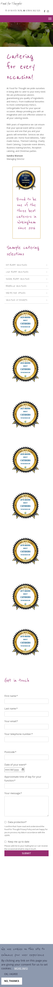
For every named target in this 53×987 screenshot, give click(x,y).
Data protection (16, 822)
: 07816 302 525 (31, 10)
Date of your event (14, 764)
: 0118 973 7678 (13, 10)
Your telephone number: (18, 734)
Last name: (10, 708)
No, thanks (11, 981)
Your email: (10, 721)
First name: (10, 696)
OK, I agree (11, 974)
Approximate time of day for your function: (22, 778)
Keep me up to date (18, 841)
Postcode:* (10, 752)
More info (21, 968)
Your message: (12, 793)
